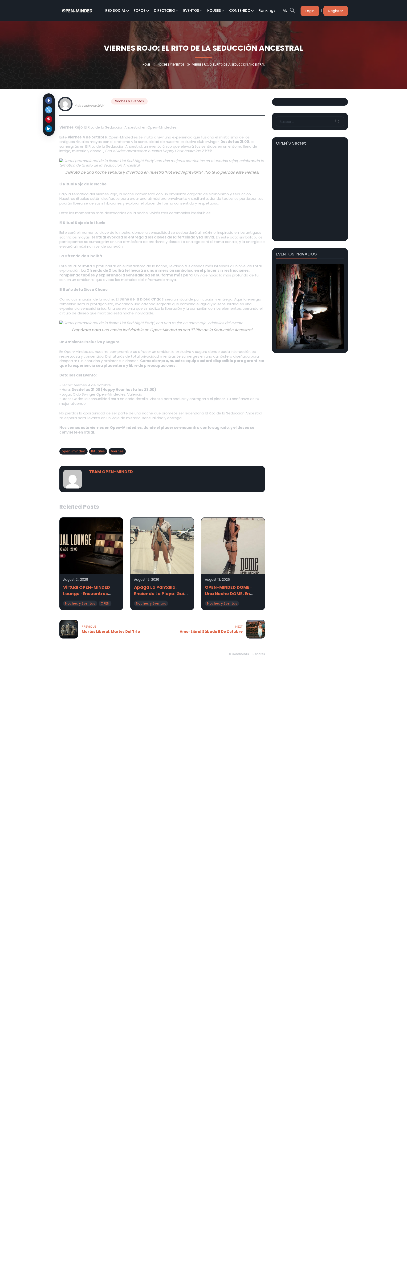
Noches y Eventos (171, 65)
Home (146, 65)
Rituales (98, 451)
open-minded (73, 451)
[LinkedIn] (48, 128)
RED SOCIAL (115, 10)
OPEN (105, 603)
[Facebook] (48, 100)
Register (335, 10)
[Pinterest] (48, 119)
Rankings (267, 10)
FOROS (140, 10)
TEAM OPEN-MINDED (91, 100)
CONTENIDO (239, 10)
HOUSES (214, 10)
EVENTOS (191, 10)
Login (309, 10)
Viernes (117, 451)
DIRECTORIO (164, 10)
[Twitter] (48, 109)
